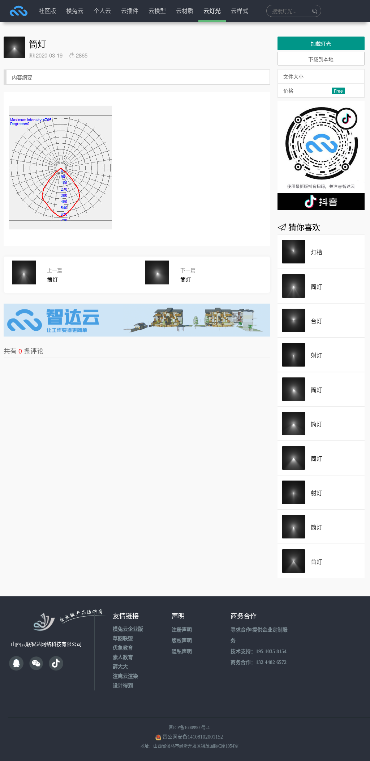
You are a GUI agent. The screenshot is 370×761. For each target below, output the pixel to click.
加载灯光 (321, 43)
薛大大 (120, 666)
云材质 (184, 11)
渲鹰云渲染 (125, 676)
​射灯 (316, 493)
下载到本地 (321, 59)
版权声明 (182, 640)
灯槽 (316, 252)
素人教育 (123, 657)
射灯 (316, 355)
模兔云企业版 (128, 629)
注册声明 (182, 630)
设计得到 (123, 685)
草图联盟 (123, 638)
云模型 (157, 11)
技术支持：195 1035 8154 (259, 651)
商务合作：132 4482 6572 (259, 662)
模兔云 (74, 11)
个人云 (102, 11)
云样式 (239, 11)
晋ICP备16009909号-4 (189, 727)
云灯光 (212, 11)
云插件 (129, 11)
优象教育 (123, 648)
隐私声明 (182, 651)
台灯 (316, 321)
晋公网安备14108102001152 (192, 737)
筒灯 (316, 286)
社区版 (47, 11)
